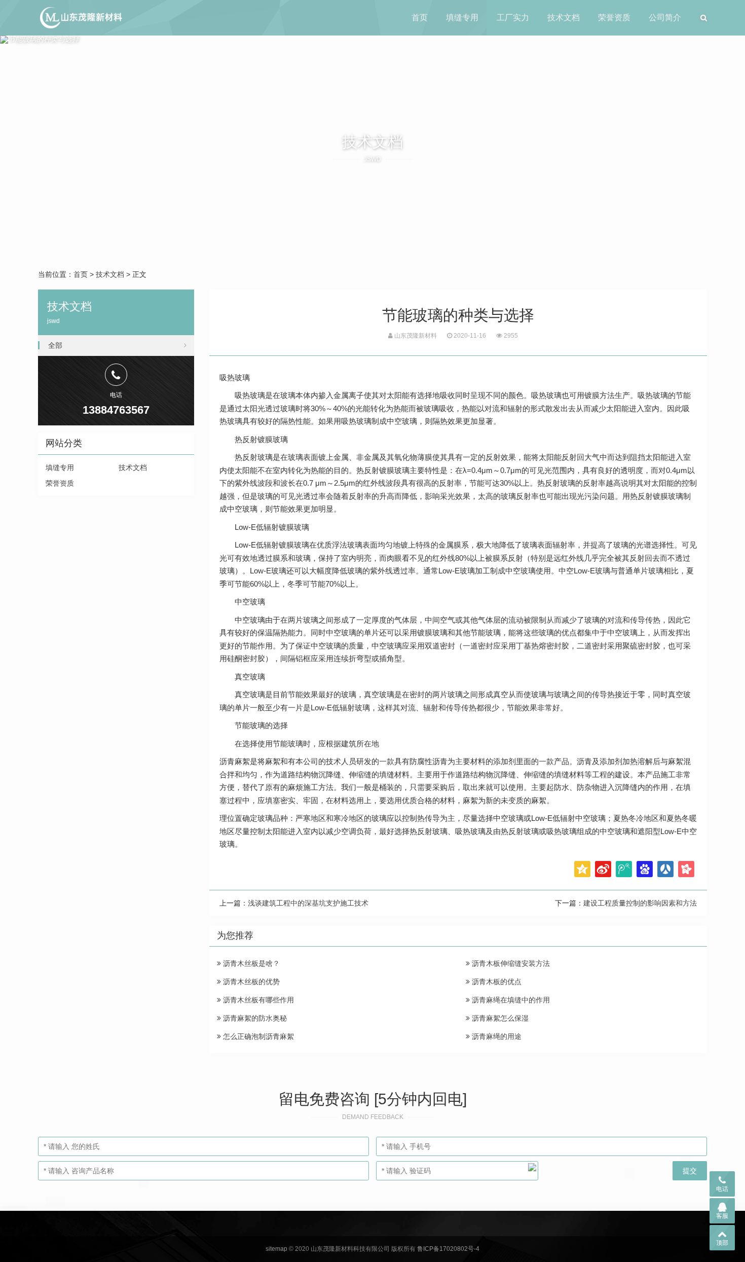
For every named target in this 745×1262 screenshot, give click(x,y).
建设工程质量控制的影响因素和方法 (640, 903)
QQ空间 (582, 869)
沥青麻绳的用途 (496, 1036)
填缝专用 (462, 17)
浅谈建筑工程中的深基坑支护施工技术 (308, 903)
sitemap (276, 1248)
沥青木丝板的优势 (250, 982)
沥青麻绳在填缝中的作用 (510, 1000)
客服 (722, 1215)
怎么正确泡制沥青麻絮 (257, 1036)
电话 (722, 1189)
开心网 (686, 869)
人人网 (665, 869)
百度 (645, 869)
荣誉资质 (614, 17)
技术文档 (563, 17)
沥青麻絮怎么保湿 (499, 1018)
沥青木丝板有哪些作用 (257, 1000)
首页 (420, 17)
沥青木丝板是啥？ (250, 963)
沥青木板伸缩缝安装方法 (510, 963)
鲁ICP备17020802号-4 (448, 1248)
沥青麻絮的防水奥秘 (254, 1018)
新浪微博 (603, 869)
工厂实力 (513, 17)
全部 (55, 345)
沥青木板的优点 (496, 982)
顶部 (722, 1242)
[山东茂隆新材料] (80, 17)
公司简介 (665, 17)
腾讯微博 (624, 869)
